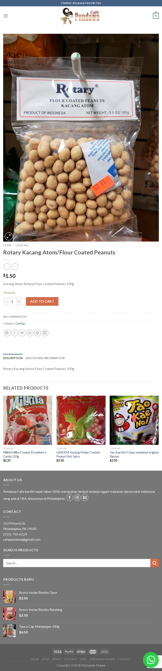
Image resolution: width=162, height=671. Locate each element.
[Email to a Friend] (29, 332)
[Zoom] (9, 236)
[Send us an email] (84, 497)
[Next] (158, 432)
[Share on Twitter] (22, 332)
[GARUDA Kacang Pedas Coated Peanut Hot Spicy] (80, 420)
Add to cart (42, 301)
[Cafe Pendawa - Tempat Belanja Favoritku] (81, 16)
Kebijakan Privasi (102, 659)
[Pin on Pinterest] (37, 332)
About (56, 659)
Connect (124, 659)
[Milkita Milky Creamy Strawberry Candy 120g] (27, 420)
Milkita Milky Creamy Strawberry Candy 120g (24, 454)
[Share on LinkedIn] (45, 332)
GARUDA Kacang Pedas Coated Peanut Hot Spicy (78, 454)
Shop (45, 659)
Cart (83, 659)
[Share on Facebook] (14, 332)
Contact (70, 659)
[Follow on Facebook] (69, 497)
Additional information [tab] (45, 358)
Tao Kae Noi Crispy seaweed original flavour (134, 454)
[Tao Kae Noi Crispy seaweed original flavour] (134, 420)
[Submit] (154, 563)
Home (7, 245)
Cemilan (22, 245)
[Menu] (5, 16)
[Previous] (3, 432)
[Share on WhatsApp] (7, 332)
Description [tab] (13, 358)
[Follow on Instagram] (77, 497)
